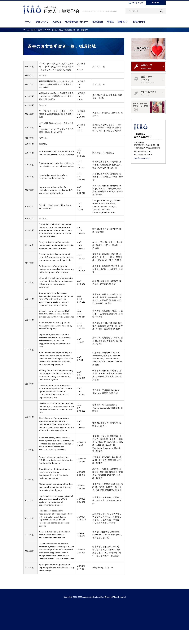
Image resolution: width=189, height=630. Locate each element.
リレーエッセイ (148, 92)
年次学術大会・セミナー (76, 21)
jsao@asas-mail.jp (142, 158)
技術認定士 (98, 21)
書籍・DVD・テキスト (148, 80)
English (155, 2)
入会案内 (57, 21)
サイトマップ (137, 3)
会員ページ (146, 66)
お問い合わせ (139, 21)
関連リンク (123, 21)
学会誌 (110, 21)
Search (161, 11)
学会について (42, 21)
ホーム (28, 21)
